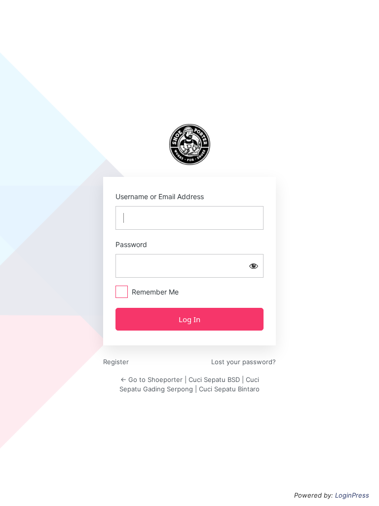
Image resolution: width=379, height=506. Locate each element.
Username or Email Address (159, 196)
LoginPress (352, 495)
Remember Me (155, 292)
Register (116, 362)
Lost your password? (243, 362)
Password (131, 244)
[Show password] (254, 266)
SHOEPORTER (189, 144)
